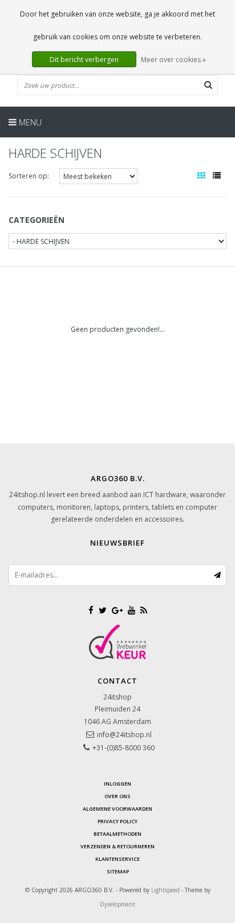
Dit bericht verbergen (84, 59)
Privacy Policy (117, 821)
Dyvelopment (117, 904)
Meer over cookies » (173, 59)
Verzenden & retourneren (117, 846)
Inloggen (117, 783)
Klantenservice (117, 859)
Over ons (117, 796)
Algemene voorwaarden (117, 808)
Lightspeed (165, 890)
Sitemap (118, 871)
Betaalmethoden (117, 833)
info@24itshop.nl (124, 734)
